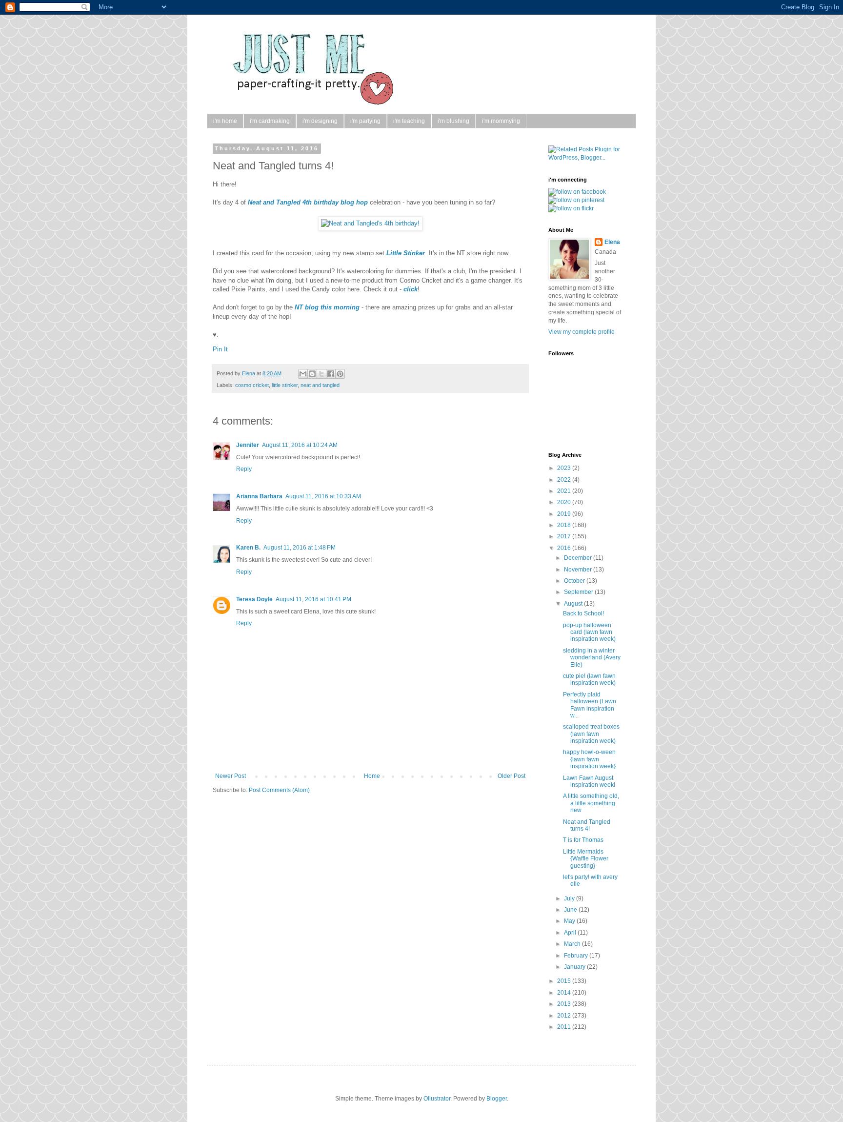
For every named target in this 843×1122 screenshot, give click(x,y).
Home (372, 776)
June (571, 909)
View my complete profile (581, 331)
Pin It (220, 349)
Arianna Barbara (259, 496)
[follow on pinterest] (576, 200)
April (571, 932)
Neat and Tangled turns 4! (586, 825)
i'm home (225, 121)
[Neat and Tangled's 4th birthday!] (370, 223)
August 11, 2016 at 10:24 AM (300, 445)
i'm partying (365, 121)
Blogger (496, 1098)
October (575, 580)
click (410, 289)
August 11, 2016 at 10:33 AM (323, 496)
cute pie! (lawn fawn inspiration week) (589, 679)
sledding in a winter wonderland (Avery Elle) (592, 657)
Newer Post (230, 776)
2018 (564, 525)
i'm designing (320, 121)
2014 (564, 992)
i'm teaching (409, 121)
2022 (564, 479)
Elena (249, 373)
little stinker (285, 385)
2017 (564, 536)
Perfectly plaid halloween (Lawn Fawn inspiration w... (589, 705)
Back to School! (583, 613)
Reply (244, 469)
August (574, 603)
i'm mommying (501, 121)
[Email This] (303, 374)
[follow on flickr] (571, 208)
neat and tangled (320, 385)
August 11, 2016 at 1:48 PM (299, 547)
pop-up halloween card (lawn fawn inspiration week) (589, 632)
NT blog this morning (327, 307)
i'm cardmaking (270, 121)
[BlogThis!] (312, 374)
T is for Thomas (583, 839)
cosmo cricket (252, 385)
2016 (564, 548)
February (576, 955)
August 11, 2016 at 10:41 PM (313, 599)
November (578, 569)
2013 (564, 1003)
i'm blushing (453, 121)
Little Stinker (405, 253)
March (573, 943)
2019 (564, 513)
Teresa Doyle (254, 599)
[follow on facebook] (577, 191)
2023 (564, 468)
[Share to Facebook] (331, 374)
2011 (564, 1026)
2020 (564, 502)
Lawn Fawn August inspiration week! (589, 781)
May (570, 921)
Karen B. (248, 547)
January (575, 966)
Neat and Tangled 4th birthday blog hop (308, 202)
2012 (564, 1015)
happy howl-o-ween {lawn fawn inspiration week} (589, 759)
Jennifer (247, 445)
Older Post (511, 776)
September (579, 592)
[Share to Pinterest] (340, 374)
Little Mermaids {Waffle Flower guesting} (585, 858)
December (578, 557)
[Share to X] (321, 374)
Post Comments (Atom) (279, 790)
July (570, 898)
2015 (564, 981)
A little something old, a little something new (591, 803)
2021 (564, 491)
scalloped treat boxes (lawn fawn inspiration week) (591, 733)
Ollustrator (436, 1098)
